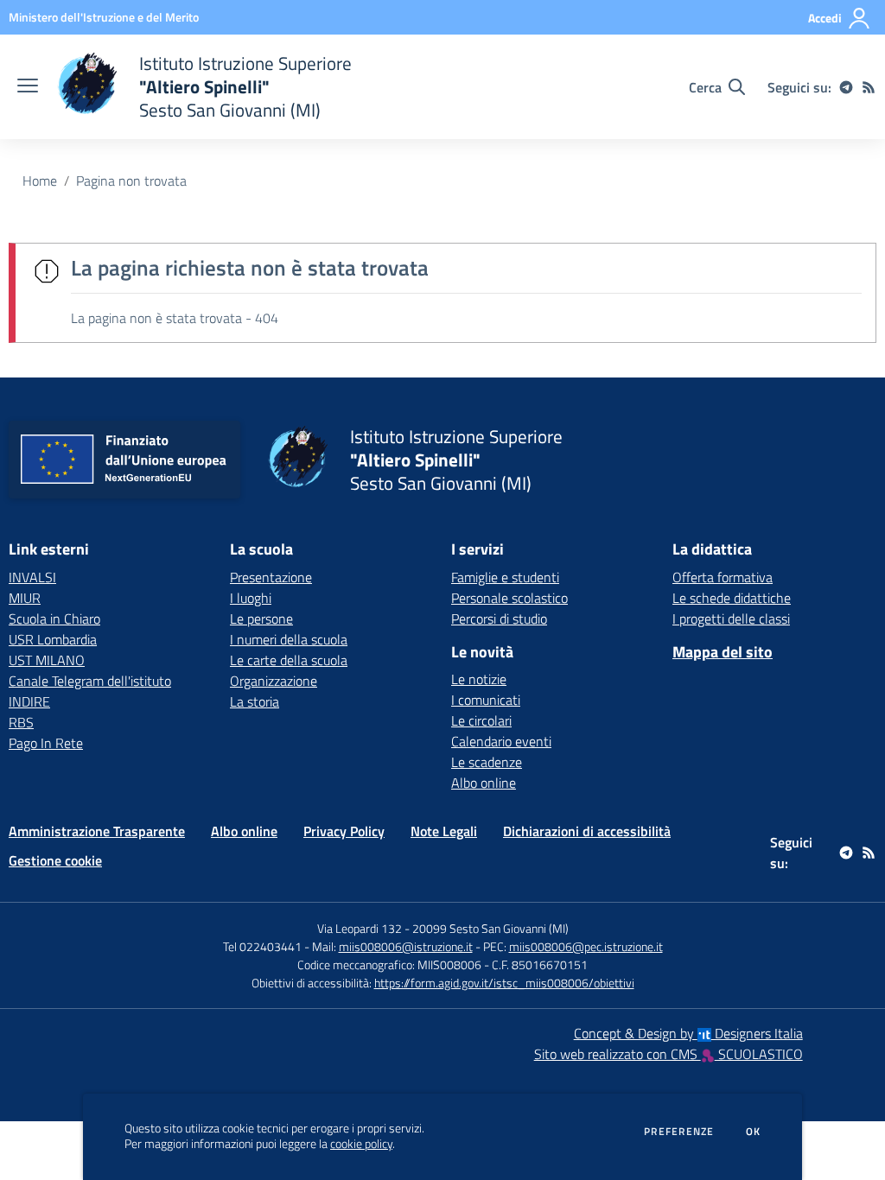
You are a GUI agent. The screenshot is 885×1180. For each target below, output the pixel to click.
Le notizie (478, 679)
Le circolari (481, 720)
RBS (21, 722)
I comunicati (485, 699)
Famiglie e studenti (505, 577)
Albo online (483, 782)
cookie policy (361, 1143)
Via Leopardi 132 (359, 928)
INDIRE (29, 701)
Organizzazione (273, 680)
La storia (254, 701)
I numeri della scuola (288, 639)
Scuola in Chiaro (54, 618)
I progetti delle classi (731, 618)
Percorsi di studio (499, 618)
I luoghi (250, 597)
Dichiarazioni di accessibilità (587, 831)
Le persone (261, 618)
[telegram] (846, 87)
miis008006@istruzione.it (406, 946)
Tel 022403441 (262, 946)
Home (39, 180)
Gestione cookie (55, 860)
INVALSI (32, 577)
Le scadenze (486, 762)
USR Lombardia (53, 639)
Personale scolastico (509, 597)
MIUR (25, 597)
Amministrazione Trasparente (97, 831)
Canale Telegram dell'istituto (90, 680)
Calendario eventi (501, 741)
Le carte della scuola (288, 660)
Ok (753, 1131)
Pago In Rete (46, 743)
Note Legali (444, 831)
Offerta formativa (722, 577)
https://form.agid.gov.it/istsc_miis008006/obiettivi (504, 983)
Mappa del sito (722, 651)
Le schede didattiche (731, 597)
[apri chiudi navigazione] (27, 87)
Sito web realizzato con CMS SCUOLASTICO (668, 1054)
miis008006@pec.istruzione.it (586, 946)
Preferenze (679, 1131)
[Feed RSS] (868, 87)
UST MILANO (47, 660)
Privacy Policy (344, 831)
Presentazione (271, 577)
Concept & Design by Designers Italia (688, 1033)
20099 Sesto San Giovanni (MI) (490, 928)
